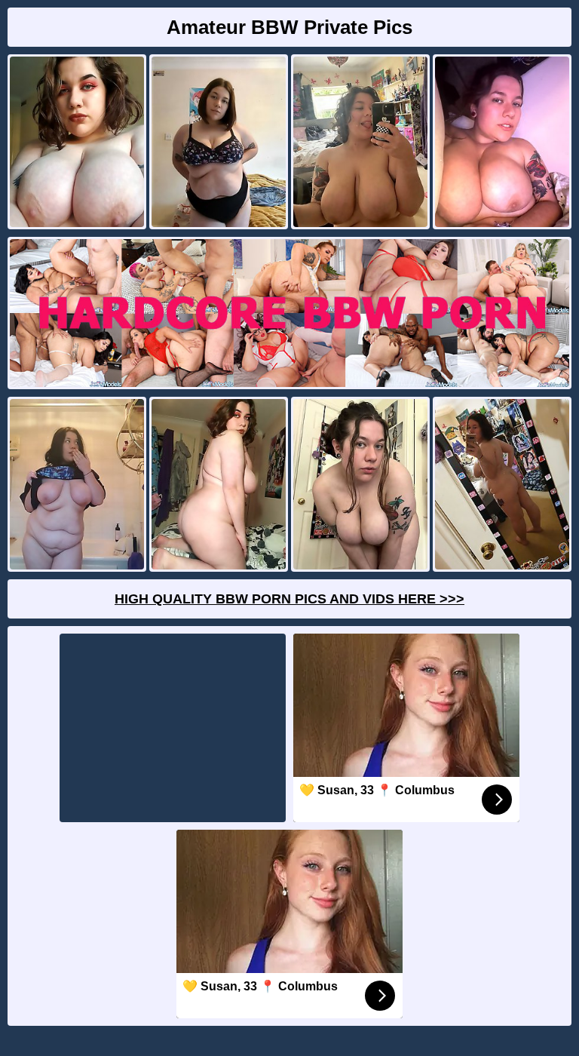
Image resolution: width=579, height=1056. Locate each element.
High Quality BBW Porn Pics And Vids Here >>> (289, 598)
